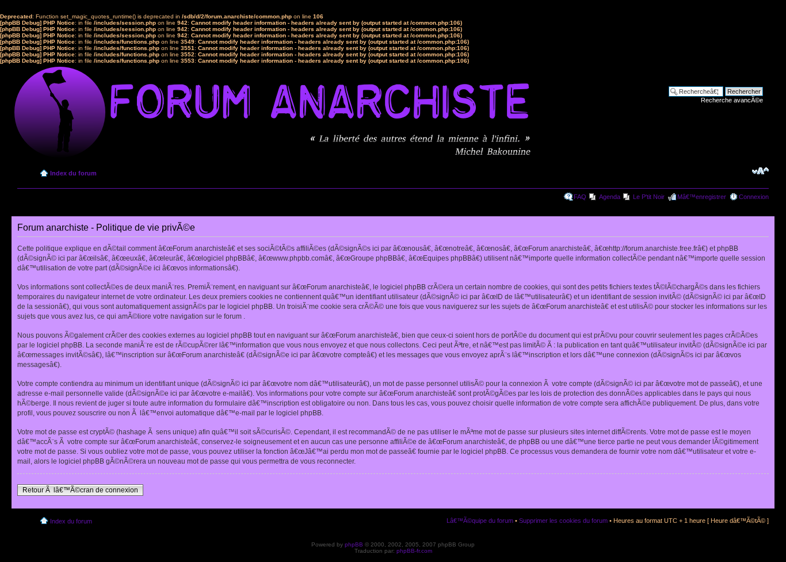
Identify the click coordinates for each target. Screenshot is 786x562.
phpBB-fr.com (414, 551)
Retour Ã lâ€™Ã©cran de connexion (80, 490)
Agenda (609, 196)
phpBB (354, 544)
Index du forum (73, 173)
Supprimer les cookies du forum (563, 520)
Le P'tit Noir (649, 196)
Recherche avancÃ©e (732, 100)
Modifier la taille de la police (760, 171)
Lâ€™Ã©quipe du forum (480, 520)
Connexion (754, 196)
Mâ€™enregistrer (701, 196)
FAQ (580, 196)
